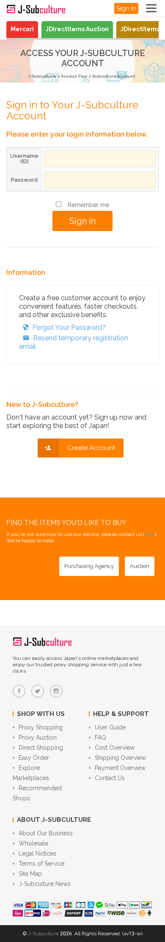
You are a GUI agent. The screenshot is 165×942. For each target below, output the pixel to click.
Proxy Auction (38, 737)
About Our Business (46, 833)
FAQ (100, 737)
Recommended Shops (37, 793)
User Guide (110, 727)
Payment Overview (120, 767)
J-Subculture (42, 76)
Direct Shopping (41, 747)
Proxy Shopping (41, 727)
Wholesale (33, 843)
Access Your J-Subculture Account (98, 76)
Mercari (22, 29)
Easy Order (34, 757)
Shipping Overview (120, 757)
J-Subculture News (45, 883)
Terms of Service (41, 863)
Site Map (30, 873)
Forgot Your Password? (69, 327)
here (149, 534)
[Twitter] (37, 691)
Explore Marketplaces (31, 772)
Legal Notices (37, 853)
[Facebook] (19, 691)
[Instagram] (56, 691)
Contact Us (110, 778)
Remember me (88, 205)
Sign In (126, 8)
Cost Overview (115, 747)
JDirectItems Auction (77, 29)
